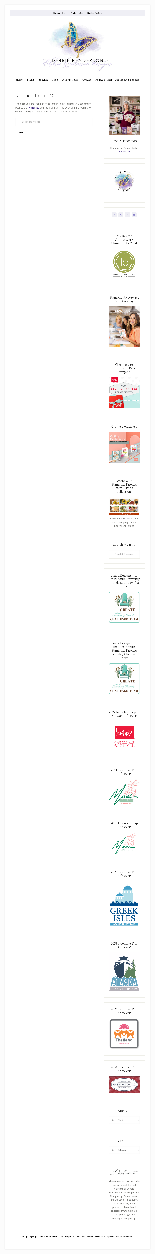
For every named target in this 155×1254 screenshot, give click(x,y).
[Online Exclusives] (124, 462)
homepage (33, 107)
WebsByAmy (127, 1237)
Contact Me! (124, 151)
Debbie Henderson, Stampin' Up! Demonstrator (77, 46)
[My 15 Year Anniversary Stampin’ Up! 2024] (124, 279)
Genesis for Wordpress (103, 1237)
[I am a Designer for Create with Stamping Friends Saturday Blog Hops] (124, 607)
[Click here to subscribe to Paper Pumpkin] (124, 407)
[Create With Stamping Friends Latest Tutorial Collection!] (124, 515)
